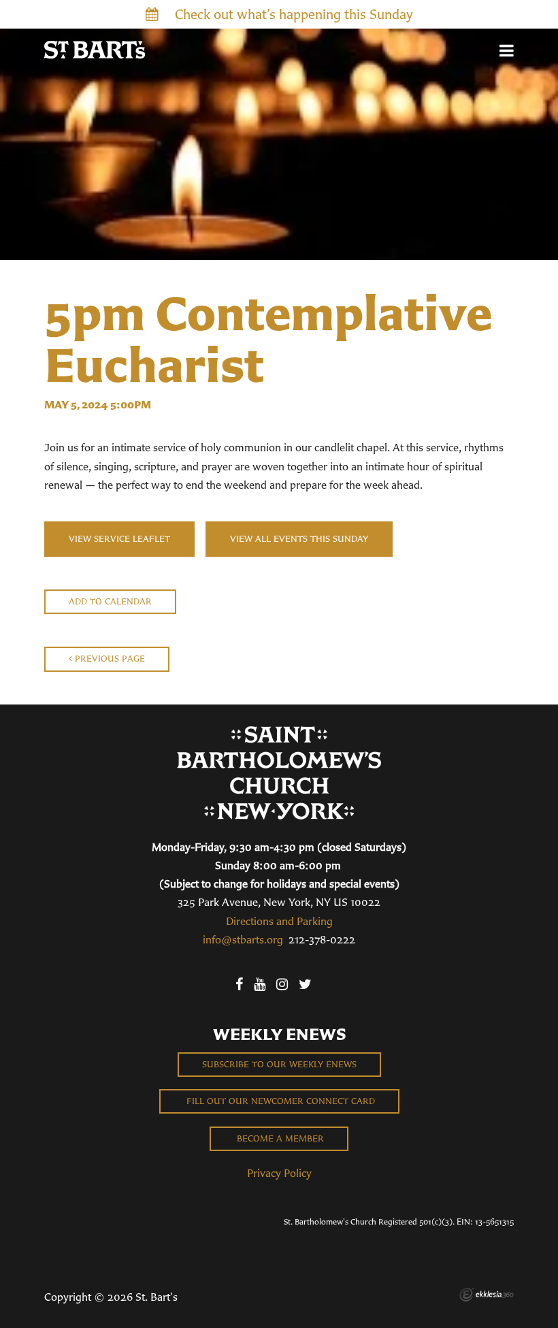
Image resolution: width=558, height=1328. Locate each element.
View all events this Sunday (299, 539)
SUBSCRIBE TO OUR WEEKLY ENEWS (279, 1064)
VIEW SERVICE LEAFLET (119, 539)
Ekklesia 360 (486, 1294)
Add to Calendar (110, 601)
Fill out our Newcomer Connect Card (279, 1101)
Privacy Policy (279, 1173)
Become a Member (279, 1138)
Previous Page (108, 658)
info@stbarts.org (243, 939)
